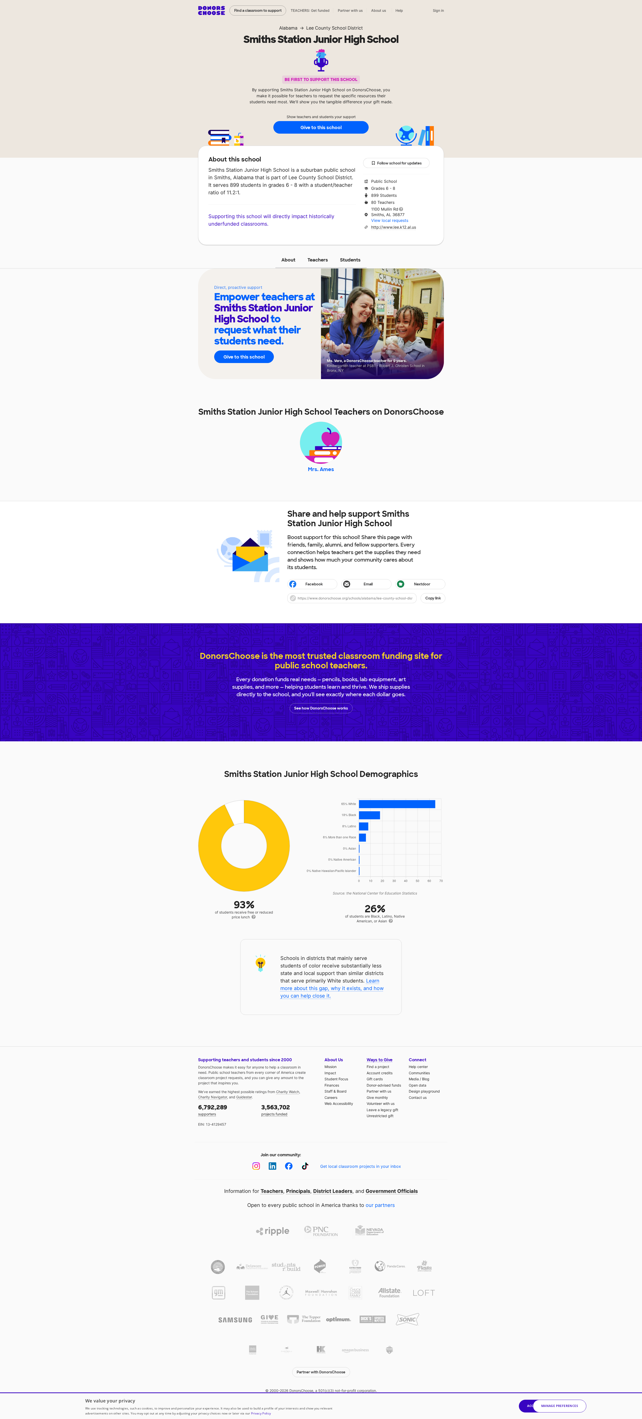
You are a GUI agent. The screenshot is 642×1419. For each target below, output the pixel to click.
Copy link (433, 598)
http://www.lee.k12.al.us (393, 227)
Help (399, 10)
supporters (212, 1109)
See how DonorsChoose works (321, 708)
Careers (331, 1097)
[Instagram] (256, 1166)
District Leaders (332, 1191)
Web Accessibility (339, 1103)
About (288, 260)
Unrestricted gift (380, 1116)
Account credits (379, 1073)
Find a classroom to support (258, 10)
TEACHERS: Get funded (310, 10)
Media (414, 1079)
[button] (366, 598)
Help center (418, 1067)
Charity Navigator (212, 1097)
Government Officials (392, 1191)
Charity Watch (287, 1092)
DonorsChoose (211, 10)
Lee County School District (334, 28)
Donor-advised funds (384, 1085)
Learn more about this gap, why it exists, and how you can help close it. (332, 988)
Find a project (378, 1067)
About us (378, 10)
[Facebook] (289, 1166)
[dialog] (321, 1405)
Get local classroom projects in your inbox (360, 1166)
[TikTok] (305, 1166)
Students (350, 260)
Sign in (438, 10)
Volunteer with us (380, 1103)
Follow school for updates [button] (399, 163)
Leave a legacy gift (382, 1110)
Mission (331, 1067)
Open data (417, 1085)
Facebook (314, 584)
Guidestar (244, 1097)
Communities (419, 1073)
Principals (298, 1191)
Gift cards (375, 1079)
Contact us (418, 1097)
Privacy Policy (261, 1413)
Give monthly (377, 1097)
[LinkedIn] (272, 1166)
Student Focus (336, 1079)
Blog (425, 1079)
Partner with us (350, 10)
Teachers (317, 260)
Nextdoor (422, 584)
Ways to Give (379, 1059)
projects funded (275, 1109)
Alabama (288, 28)
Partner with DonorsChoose (321, 1372)
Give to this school (321, 128)
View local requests (389, 220)
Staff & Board (336, 1091)
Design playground (424, 1091)
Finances (332, 1085)
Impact (330, 1073)
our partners (380, 1205)
